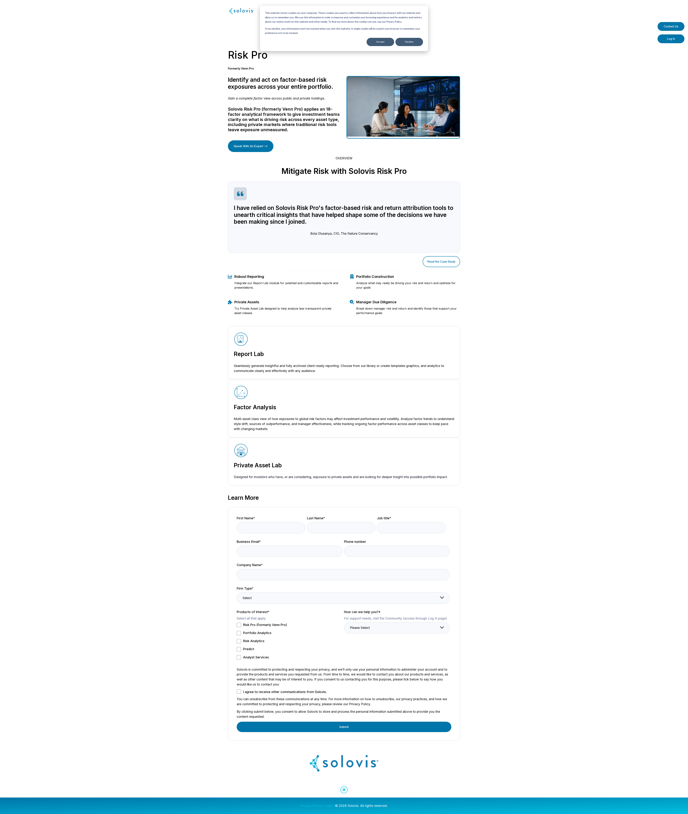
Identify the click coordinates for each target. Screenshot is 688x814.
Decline (409, 41)
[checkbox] (290, 641)
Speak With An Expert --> (251, 146)
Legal (328, 806)
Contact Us (671, 26)
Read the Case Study (441, 261)
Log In (671, 39)
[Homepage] (241, 11)
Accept (380, 41)
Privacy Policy (310, 806)
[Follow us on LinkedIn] (344, 789)
